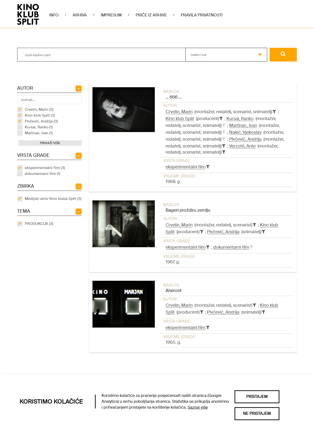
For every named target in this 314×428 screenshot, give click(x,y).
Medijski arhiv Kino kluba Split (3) (53, 198)
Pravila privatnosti (201, 15)
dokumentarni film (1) (42, 173)
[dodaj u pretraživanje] (223, 125)
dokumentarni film (231, 247)
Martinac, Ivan (243, 125)
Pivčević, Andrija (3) (41, 121)
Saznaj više (198, 407)
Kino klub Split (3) (40, 115)
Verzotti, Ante (242, 146)
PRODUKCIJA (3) (39, 223)
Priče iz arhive (151, 15)
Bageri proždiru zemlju (188, 210)
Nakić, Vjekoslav (245, 132)
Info (54, 15)
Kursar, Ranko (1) (39, 127)
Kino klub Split (180, 119)
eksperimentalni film (186, 167)
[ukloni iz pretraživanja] (274, 111)
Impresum (111, 15)
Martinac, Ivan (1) (39, 133)
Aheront (174, 290)
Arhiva (80, 15)
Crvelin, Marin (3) (39, 109)
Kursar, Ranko (240, 119)
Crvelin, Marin (179, 112)
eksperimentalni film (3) (45, 167)
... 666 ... (174, 97)
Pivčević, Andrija (245, 139)
